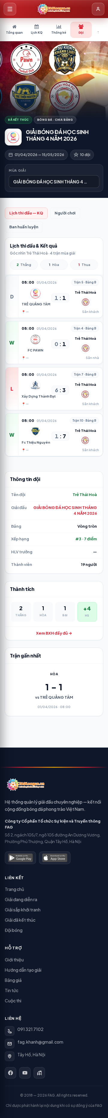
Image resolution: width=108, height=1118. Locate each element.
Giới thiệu (14, 959)
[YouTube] (25, 1073)
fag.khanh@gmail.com (40, 1042)
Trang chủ (14, 889)
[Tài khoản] (98, 9)
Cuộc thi (13, 1000)
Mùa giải (17, 170)
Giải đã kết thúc (20, 920)
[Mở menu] (10, 9)
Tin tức (11, 990)
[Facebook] (10, 1073)
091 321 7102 (30, 1029)
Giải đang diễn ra (21, 899)
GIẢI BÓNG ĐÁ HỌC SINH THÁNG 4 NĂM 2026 (65, 510)
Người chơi (65, 213)
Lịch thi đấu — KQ (26, 213)
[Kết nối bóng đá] (39, 1073)
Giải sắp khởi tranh (22, 909)
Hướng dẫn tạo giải (23, 970)
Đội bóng (13, 930)
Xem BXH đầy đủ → (54, 633)
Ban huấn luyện (23, 226)
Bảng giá (13, 980)
